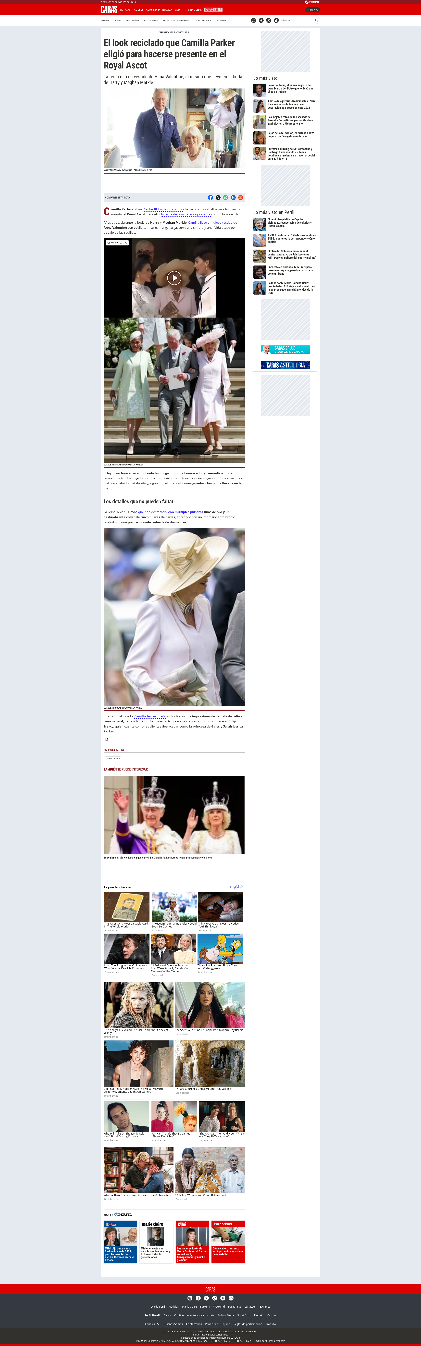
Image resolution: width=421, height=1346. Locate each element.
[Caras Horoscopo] (285, 368)
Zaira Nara (220, 20)
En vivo (314, 9)
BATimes (265, 1306)
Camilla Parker (113, 758)
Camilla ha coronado (150, 716)
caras (192, 1224)
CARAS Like (213, 9)
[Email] (240, 197)
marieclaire (156, 1224)
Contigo (179, 1315)
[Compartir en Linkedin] (233, 197)
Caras (167, 1315)
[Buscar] (316, 20)
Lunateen (250, 1306)
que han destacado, (152, 512)
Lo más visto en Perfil (273, 212)
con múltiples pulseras (186, 512)
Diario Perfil (158, 1306)
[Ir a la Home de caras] (109, 12)
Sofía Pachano (203, 20)
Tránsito (271, 1324)
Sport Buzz (244, 1315)
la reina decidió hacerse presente (186, 214)
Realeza (167, 9)
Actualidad (153, 9)
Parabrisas (234, 1306)
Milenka (118, 20)
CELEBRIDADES (166, 32)
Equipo (226, 1324)
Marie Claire (189, 1306)
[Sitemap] (231, 1298)
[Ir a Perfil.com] (312, 3)
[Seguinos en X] (268, 20)
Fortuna (205, 1306)
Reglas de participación (248, 1324)
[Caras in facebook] (261, 20)
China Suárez (132, 20)
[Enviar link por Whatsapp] (225, 197)
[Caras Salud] (285, 352)
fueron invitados (163, 209)
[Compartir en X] (218, 197)
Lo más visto (265, 78)
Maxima (271, 1315)
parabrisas (228, 1224)
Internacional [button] (193, 9)
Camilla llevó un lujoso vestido (210, 222)
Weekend (219, 1306)
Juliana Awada (151, 20)
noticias (120, 1224)
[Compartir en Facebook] (210, 197)
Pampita (105, 20)
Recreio (258, 1315)
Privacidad (211, 1324)
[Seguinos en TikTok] (276, 20)
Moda (178, 9)
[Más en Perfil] (123, 1215)
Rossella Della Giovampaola (177, 20)
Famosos (138, 9)
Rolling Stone (226, 1315)
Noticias (125, 9)
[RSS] (222, 1298)
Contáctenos (194, 1324)
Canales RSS (152, 1324)
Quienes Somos (173, 1324)
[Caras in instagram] (253, 20)
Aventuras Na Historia (200, 1315)
